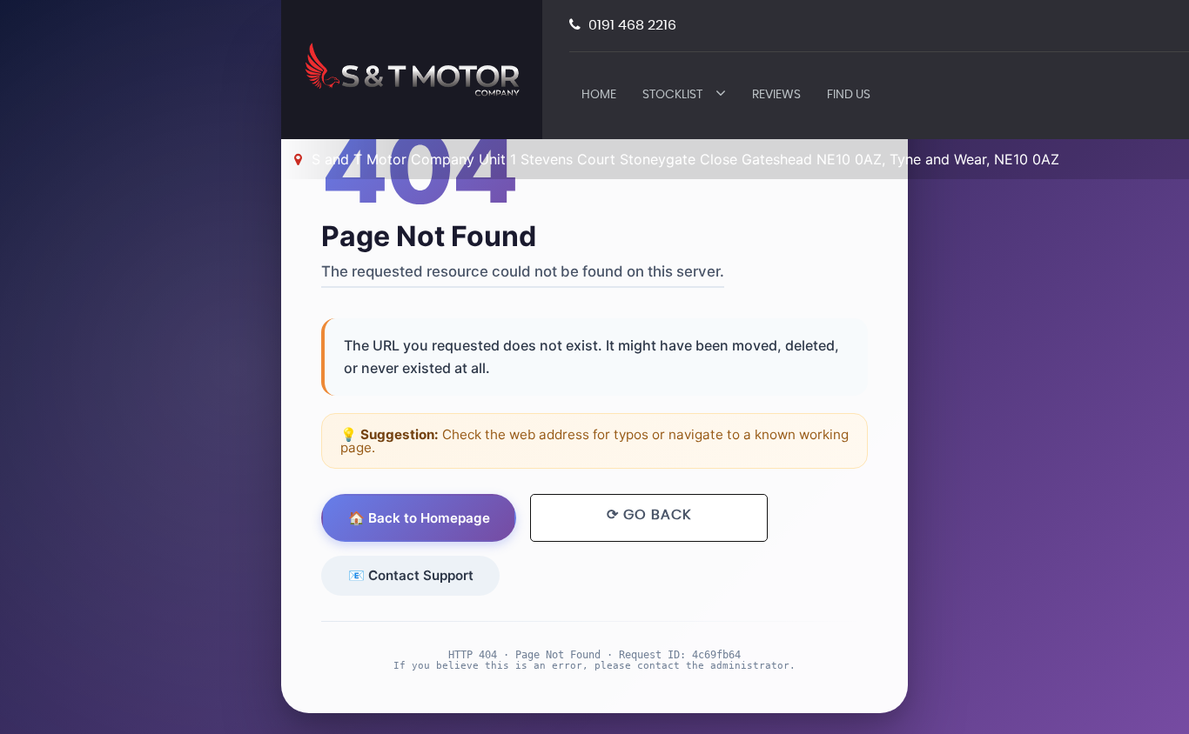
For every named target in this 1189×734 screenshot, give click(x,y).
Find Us (848, 95)
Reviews (776, 95)
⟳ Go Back (649, 515)
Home (598, 95)
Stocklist (672, 95)
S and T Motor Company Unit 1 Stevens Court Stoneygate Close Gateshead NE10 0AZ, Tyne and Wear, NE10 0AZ (683, 159)
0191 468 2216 (630, 25)
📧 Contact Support (411, 575)
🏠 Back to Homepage (419, 518)
